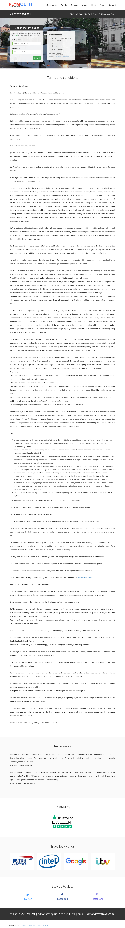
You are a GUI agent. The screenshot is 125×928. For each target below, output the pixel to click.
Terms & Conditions (43, 925)
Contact (112, 5)
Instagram (97, 898)
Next (36, 58)
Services (74, 5)
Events (64, 5)
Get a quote (51, 5)
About (102, 5)
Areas (84, 5)
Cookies (24, 925)
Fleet (93, 5)
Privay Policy (32, 925)
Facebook (62, 898)
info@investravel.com (63, 57)
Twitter (28, 898)
